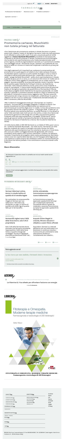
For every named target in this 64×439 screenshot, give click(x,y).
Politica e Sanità (26, 27)
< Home (8, 27)
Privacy (50, 395)
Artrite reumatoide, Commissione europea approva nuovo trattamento (45, 193)
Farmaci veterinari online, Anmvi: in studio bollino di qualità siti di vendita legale (16, 193)
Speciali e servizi (11, 16)
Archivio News (16, 27)
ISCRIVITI (9, 175)
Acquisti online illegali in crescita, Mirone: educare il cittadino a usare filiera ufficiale (45, 221)
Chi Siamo (50, 387)
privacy (32, 264)
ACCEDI (47, 3)
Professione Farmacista (13, 11)
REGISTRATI (54, 3)
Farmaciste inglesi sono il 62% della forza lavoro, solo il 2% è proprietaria (17, 221)
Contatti (50, 390)
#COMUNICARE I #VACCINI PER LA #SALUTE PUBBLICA (32, 364)
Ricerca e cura (29, 11)
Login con (29, 3)
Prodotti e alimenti (42, 11)
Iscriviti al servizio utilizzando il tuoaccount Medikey (14, 259)
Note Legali (50, 392)
